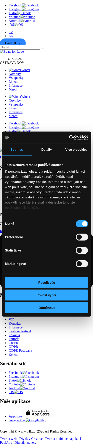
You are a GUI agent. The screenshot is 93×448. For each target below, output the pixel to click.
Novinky (15, 74)
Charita (14, 343)
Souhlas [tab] (16, 149)
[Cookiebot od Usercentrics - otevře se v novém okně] (69, 137)
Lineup (13, 81)
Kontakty (15, 323)
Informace (15, 85)
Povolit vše (46, 282)
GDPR (13, 346)
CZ (11, 32)
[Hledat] (42, 48)
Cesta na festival (20, 331)
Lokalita (14, 335)
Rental (13, 354)
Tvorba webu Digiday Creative (21, 438)
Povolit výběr (46, 295)
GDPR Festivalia (20, 350)
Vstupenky (16, 78)
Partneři (14, 339)
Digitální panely (25, 442)
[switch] (82, 236)
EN (11, 36)
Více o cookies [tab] (76, 149)
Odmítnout (46, 307)
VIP (11, 319)
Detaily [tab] (46, 149)
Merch (13, 89)
